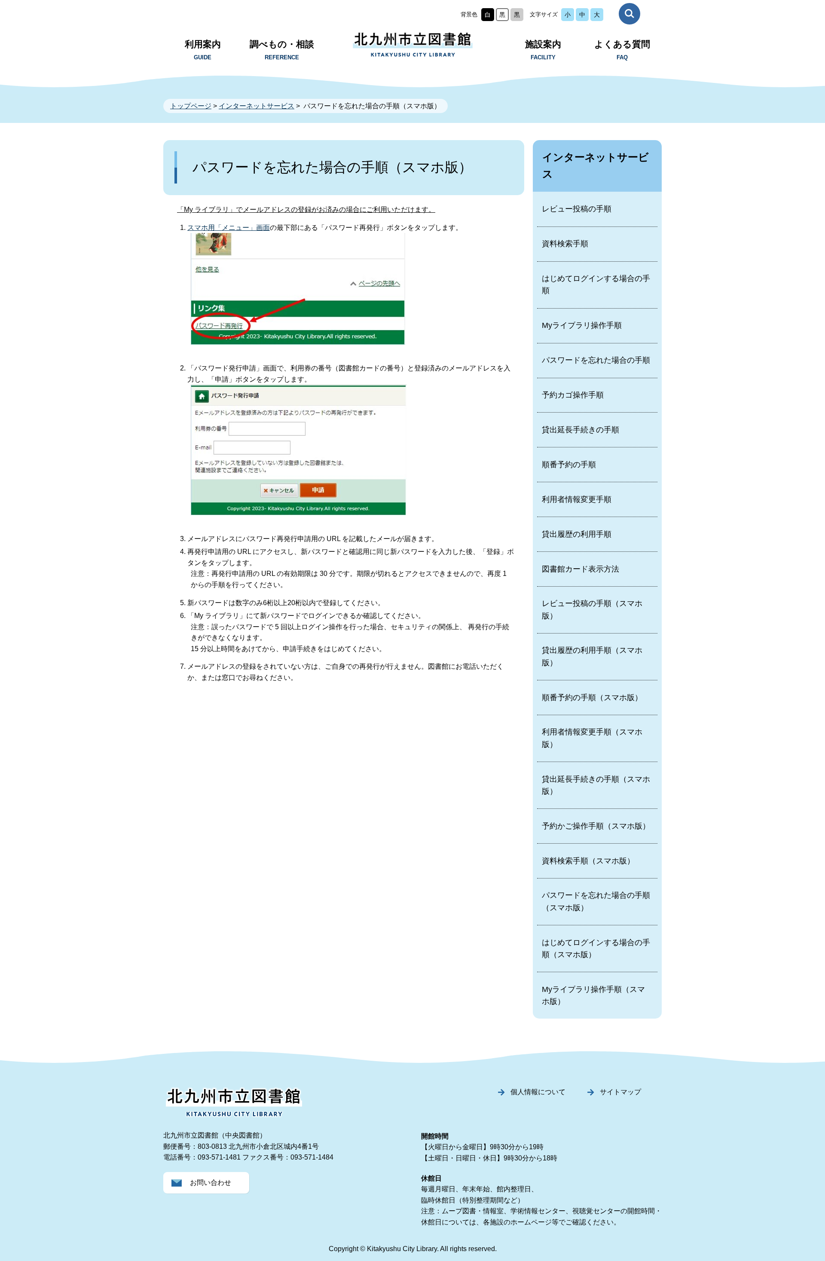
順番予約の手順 (569, 464)
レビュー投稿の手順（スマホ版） (592, 609)
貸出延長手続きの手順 (580, 429)
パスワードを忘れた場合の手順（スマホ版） (596, 901)
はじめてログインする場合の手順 (596, 284)
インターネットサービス (256, 106)
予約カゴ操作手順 (573, 395)
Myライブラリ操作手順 (582, 325)
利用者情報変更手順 (576, 499)
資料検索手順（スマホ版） (588, 861)
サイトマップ (620, 1092)
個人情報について (537, 1092)
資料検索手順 (565, 243)
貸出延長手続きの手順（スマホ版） (596, 785)
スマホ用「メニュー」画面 (228, 227)
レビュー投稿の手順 (576, 209)
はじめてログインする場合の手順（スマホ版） (596, 948)
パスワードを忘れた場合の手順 (596, 360)
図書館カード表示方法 (580, 569)
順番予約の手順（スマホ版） (592, 697)
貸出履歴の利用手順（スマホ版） (592, 656)
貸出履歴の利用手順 (576, 534)
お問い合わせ (210, 1182)
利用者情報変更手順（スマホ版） (592, 738)
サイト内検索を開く (629, 13)
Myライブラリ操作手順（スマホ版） (593, 995)
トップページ (190, 106)
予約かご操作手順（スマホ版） (596, 826)
